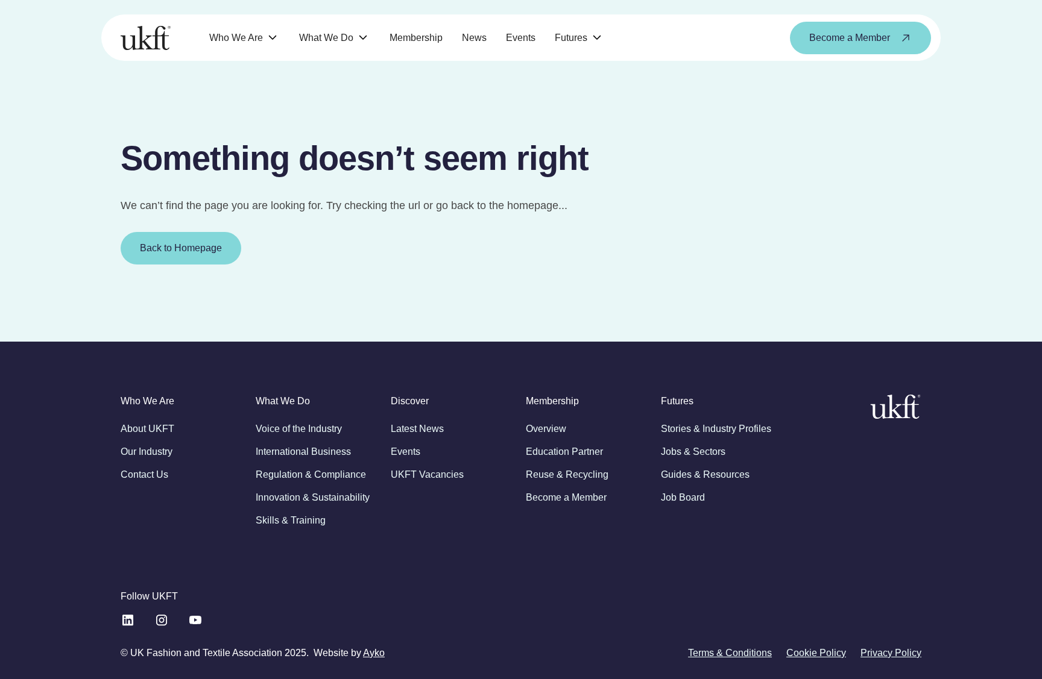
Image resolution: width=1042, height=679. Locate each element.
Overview (546, 429)
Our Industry (146, 451)
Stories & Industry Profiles (716, 429)
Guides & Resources (705, 474)
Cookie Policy (816, 653)
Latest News (417, 429)
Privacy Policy (890, 653)
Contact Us (144, 474)
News (474, 38)
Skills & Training (291, 520)
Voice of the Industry (299, 429)
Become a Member (566, 497)
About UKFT (147, 429)
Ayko (374, 653)
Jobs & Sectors (693, 451)
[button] (244, 37)
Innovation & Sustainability (313, 497)
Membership (416, 38)
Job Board (683, 497)
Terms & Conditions (730, 653)
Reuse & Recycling (567, 474)
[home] (146, 38)
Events (520, 38)
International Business (303, 451)
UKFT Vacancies (427, 474)
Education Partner (564, 451)
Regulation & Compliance (311, 474)
